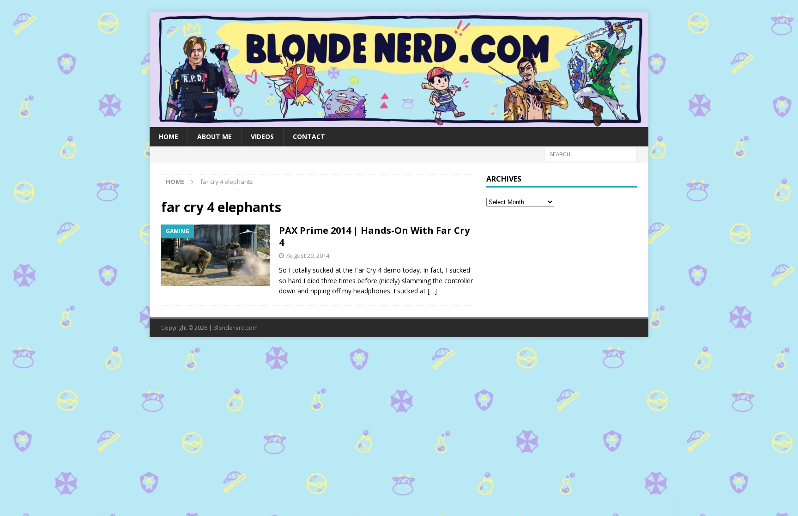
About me (214, 136)
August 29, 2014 (307, 255)
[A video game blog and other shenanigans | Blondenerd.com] (399, 121)
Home (168, 136)
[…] (432, 290)
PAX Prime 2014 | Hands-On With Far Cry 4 (374, 236)
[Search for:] (590, 153)
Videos (262, 136)
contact (309, 136)
